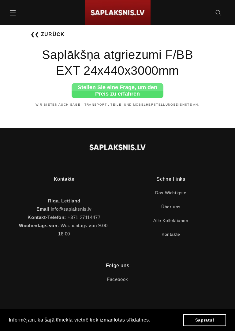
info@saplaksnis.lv (71, 209)
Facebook (117, 279)
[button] (13, 13)
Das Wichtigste (170, 192)
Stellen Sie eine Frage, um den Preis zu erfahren (117, 90)
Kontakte (171, 234)
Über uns (171, 206)
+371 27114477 (83, 217)
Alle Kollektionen (170, 220)
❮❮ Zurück (48, 34)
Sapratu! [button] (204, 320)
